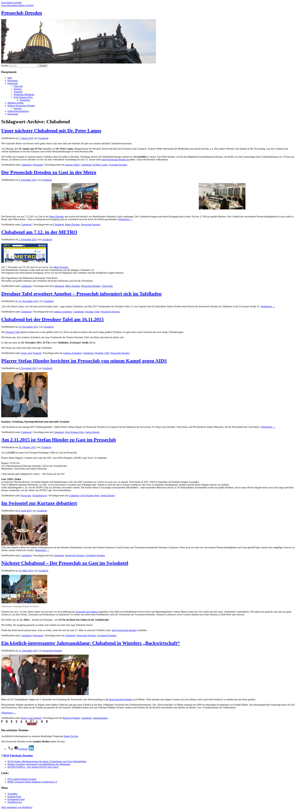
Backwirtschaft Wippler (120, 699)
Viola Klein (107, 286)
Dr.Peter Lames (100, 164)
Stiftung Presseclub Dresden (21, 105)
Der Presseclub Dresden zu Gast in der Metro (48, 172)
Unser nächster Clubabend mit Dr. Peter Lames (51, 130)
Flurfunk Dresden (21, 755)
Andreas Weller (72, 164)
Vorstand (18, 91)
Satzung (18, 89)
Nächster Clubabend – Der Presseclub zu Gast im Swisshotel (64, 563)
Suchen (5, 65)
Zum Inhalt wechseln (11, 2)
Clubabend (26, 164)
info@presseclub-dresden (124, 630)
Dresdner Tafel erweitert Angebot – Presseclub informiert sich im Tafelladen (81, 293)
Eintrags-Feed (14, 796)
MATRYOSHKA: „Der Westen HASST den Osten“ (33, 767)
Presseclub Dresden (21, 13)
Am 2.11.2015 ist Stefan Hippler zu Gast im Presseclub (58, 439)
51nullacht (43, 138)
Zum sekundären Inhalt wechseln (17, 5)
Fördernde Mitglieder (24, 94)
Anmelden (12, 793)
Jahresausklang (100, 718)
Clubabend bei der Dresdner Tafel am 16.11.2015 (52, 319)
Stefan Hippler (92, 432)
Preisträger (25, 100)
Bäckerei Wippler (71, 718)
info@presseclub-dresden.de (115, 159)
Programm (12, 80)
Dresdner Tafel (92, 311)
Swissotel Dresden (118, 164)
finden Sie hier (71, 736)
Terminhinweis (39, 495)
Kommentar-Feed (16, 799)
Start (9, 77)
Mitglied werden (15, 103)
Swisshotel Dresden (95, 555)
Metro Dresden (56, 216)
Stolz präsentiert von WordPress (16, 807)
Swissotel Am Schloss (86, 611)
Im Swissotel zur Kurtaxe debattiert (39, 503)
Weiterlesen (125, 219)
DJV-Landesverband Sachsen (21, 779)
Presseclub (12, 83)
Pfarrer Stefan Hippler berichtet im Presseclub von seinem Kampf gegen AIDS (84, 361)
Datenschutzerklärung (18, 111)
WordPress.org (14, 802)
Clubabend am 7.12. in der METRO (39, 232)
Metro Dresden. (61, 267)
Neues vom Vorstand (31, 353)
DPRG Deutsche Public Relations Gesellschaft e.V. (32, 781)
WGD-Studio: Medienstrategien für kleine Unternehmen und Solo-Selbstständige (46, 761)
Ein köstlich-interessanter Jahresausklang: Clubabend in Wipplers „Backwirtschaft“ (90, 643)
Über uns (18, 86)
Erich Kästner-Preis (23, 97)
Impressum (12, 114)
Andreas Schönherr (62, 311)
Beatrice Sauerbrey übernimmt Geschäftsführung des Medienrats (38, 764)
